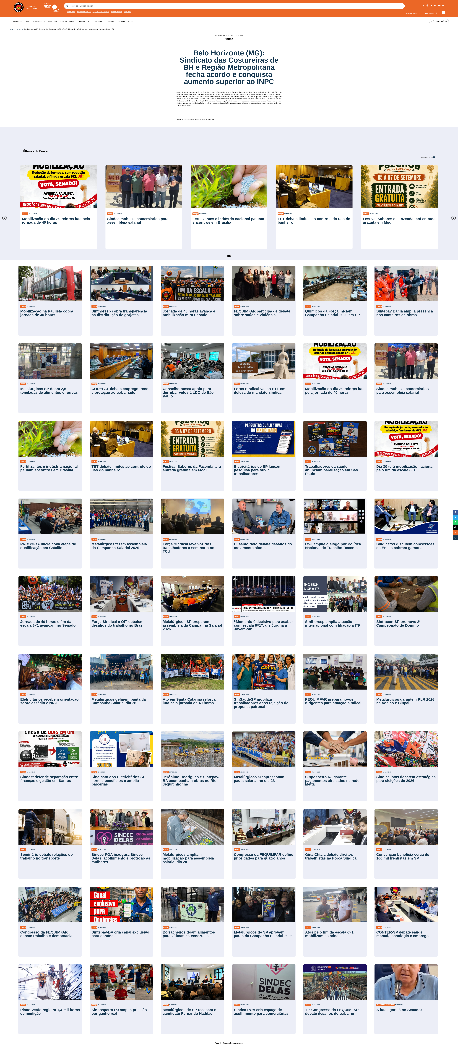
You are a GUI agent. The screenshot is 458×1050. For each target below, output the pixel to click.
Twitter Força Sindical (431, 6)
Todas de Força (427, 157)
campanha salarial (84, 12)
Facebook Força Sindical (423, 6)
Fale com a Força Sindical (443, 6)
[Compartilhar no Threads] (455, 527)
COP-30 (130, 21)
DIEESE (90, 21)
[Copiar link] (455, 532)
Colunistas (81, 21)
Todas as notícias (439, 21)
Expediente (110, 21)
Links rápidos (429, 13)
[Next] (453, 218)
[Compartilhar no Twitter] (455, 517)
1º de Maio (71, 12)
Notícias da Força (50, 21)
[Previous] (4, 218)
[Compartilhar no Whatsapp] (455, 522)
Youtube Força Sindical (435, 6)
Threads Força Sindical (427, 6)
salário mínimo (116, 12)
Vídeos (71, 21)
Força (18, 29)
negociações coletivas (101, 12)
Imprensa (63, 21)
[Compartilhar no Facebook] (455, 512)
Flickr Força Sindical (439, 6)
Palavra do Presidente (33, 21)
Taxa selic (127, 12)
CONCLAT (99, 21)
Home (11, 29)
